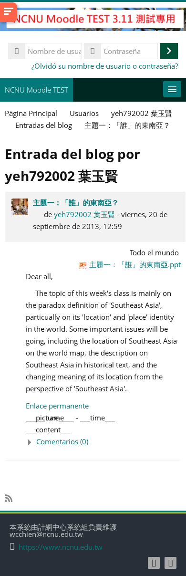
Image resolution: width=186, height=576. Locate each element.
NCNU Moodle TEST (36, 89)
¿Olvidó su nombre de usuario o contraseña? (104, 66)
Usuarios (84, 113)
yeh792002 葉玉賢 (84, 214)
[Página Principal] (93, 20)
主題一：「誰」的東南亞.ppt (135, 264)
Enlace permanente (57, 405)
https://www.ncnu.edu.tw (61, 547)
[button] (103, 442)
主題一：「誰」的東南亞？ (76, 202)
